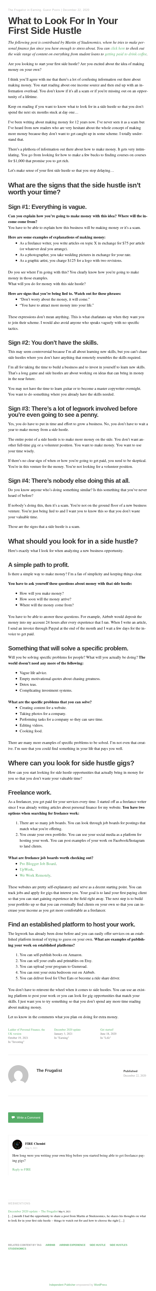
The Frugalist (17, 9)
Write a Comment (28, 1117)
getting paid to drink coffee (126, 53)
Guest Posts (51, 9)
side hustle (98, 1245)
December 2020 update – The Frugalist (33, 1211)
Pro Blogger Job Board (38, 863)
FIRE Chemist (35, 1143)
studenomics (17, 1248)
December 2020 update (67, 1029)
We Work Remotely (35, 875)
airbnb (50, 1245)
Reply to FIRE (21, 1169)
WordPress (100, 1284)
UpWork (26, 869)
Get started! (107, 1029)
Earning (36, 9)
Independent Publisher (62, 1284)
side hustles (118, 1245)
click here (118, 48)
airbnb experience (72, 1245)
